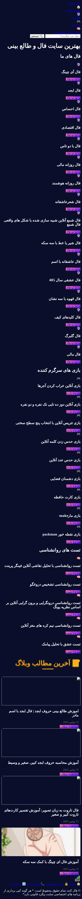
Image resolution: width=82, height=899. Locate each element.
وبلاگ (74, 883)
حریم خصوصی (56, 883)
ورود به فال (73, 79)
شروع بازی (73, 393)
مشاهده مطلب (69, 726)
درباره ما (18, 883)
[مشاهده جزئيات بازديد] (77, 880)
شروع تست (73, 573)
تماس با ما (35, 883)
